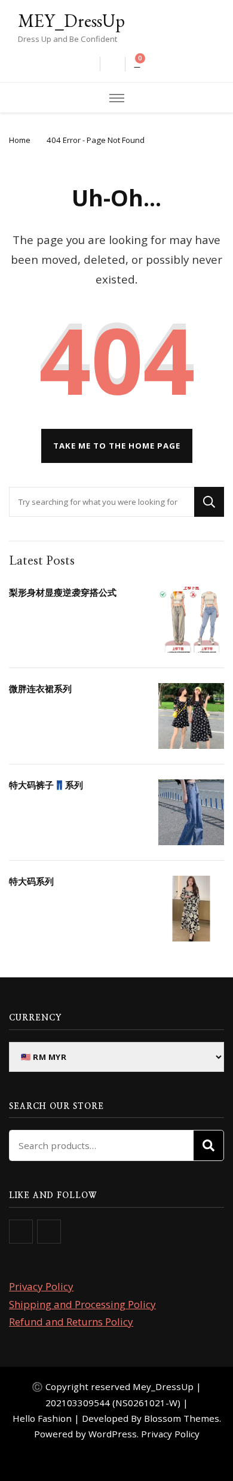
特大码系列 (31, 881)
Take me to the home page (116, 445)
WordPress (112, 1434)
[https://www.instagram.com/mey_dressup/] (49, 1232)
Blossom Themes (181, 1418)
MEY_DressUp (71, 20)
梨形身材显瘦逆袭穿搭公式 (62, 592)
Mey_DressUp (163, 1386)
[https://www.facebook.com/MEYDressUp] (21, 1232)
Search (208, 1145)
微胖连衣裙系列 (40, 688)
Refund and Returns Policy (71, 1321)
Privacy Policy (41, 1286)
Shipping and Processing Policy (82, 1304)
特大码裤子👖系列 (46, 785)
